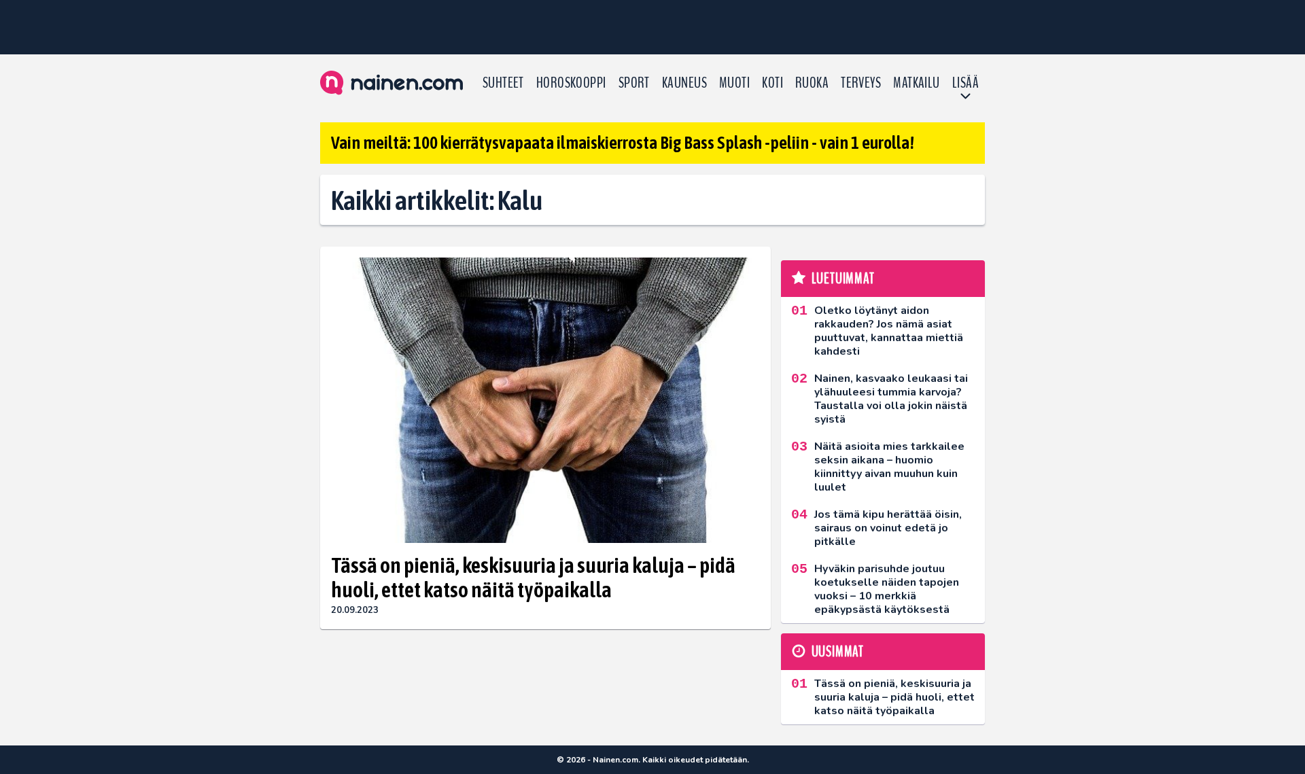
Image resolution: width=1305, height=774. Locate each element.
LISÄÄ (965, 83)
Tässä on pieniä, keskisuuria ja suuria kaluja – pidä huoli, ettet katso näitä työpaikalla (533, 577)
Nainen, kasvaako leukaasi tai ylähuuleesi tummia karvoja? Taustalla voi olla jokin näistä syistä (891, 399)
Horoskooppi (571, 83)
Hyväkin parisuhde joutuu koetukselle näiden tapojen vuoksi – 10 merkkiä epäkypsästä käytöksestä (886, 589)
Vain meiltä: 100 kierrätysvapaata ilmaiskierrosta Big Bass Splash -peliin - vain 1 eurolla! (622, 143)
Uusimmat (838, 651)
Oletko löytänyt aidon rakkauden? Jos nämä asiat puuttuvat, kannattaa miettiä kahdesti (888, 331)
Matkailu (916, 83)
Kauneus (684, 83)
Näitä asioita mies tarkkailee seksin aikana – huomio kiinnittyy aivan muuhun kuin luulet (889, 467)
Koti (772, 83)
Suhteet (503, 83)
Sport (634, 83)
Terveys (861, 83)
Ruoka (812, 83)
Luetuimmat (843, 278)
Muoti (734, 83)
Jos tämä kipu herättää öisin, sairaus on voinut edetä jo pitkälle (888, 528)
